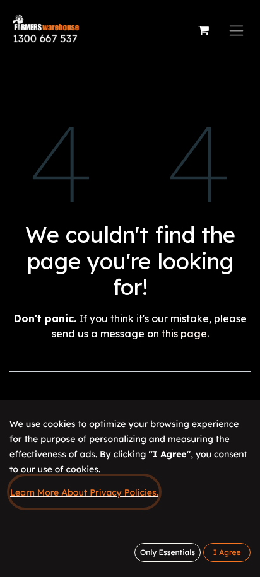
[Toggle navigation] (236, 30)
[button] (227, 552)
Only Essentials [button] (167, 552)
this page (184, 333)
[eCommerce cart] (203, 30)
